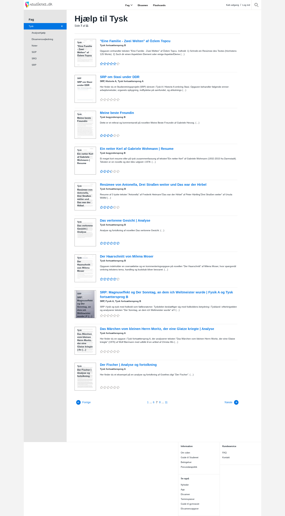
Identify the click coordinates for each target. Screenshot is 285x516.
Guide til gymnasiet (190, 504)
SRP (34, 65)
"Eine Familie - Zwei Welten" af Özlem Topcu (135, 41)
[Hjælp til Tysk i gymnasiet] (62, 26)
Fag (127, 5)
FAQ (224, 452)
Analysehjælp (39, 32)
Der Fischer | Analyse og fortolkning (128, 365)
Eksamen (185, 494)
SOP (34, 52)
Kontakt (226, 457)
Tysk (31, 26)
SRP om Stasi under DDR (119, 77)
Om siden (185, 452)
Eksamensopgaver (190, 508)
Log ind (246, 5)
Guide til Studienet (189, 457)
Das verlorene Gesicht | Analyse (125, 220)
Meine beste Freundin (117, 113)
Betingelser (186, 462)
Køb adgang (232, 5)
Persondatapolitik (189, 467)
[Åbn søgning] (256, 5)
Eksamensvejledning (42, 39)
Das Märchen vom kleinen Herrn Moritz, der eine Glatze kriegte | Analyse (157, 329)
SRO (34, 58)
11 (166, 402)
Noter (34, 45)
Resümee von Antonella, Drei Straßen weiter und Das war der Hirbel (153, 184)
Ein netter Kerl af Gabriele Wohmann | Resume (137, 148)
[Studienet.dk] (47, 5)
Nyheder (185, 485)
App (183, 489)
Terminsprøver (187, 499)
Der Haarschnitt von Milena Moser (126, 256)
